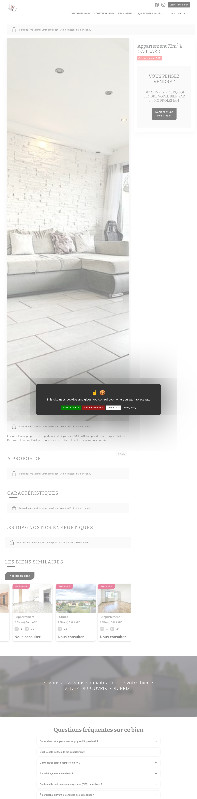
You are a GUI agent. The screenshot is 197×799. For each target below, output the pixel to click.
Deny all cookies (94, 407)
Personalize (114, 407)
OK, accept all (71, 407)
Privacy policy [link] (129, 407)
